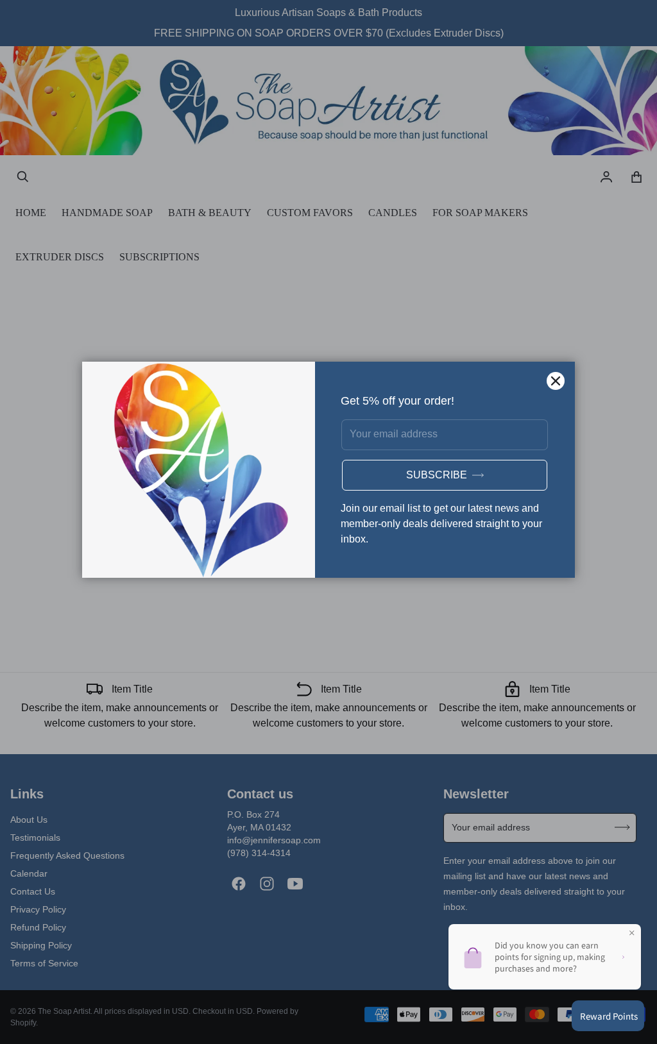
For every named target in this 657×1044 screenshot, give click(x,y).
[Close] (556, 381)
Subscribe (436, 474)
